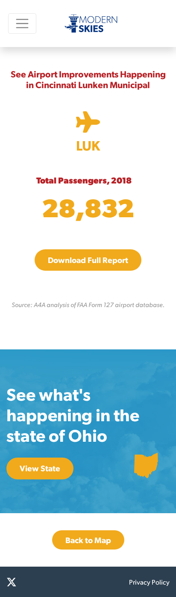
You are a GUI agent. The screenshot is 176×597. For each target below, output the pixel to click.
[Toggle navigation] (22, 23)
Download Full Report (88, 259)
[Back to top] (158, 579)
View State (40, 468)
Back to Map (88, 540)
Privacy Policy (149, 581)
